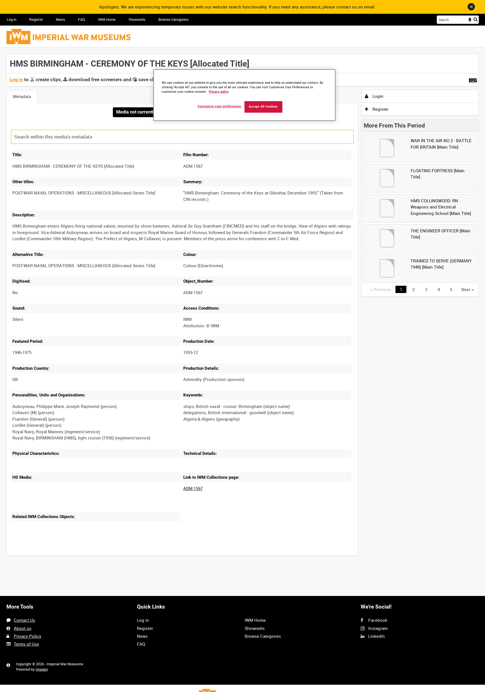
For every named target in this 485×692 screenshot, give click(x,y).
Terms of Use (26, 644)
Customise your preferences (219, 106)
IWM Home (107, 19)
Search (475, 19)
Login (377, 96)
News (60, 19)
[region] (244, 95)
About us (22, 628)
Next (467, 289)
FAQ (81, 19)
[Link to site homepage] (68, 36)
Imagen (42, 669)
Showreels (137, 19)
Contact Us (24, 620)
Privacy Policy (27, 636)
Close (471, 6)
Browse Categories (173, 19)
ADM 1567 (193, 488)
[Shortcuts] (473, 79)
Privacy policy (219, 92)
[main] (242, 308)
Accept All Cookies (263, 106)
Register (36, 19)
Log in (11, 19)
